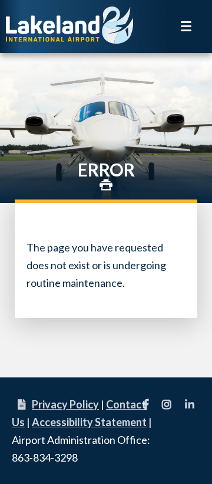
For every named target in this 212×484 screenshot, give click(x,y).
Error (106, 169)
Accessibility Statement (89, 422)
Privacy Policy (65, 404)
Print (106, 184)
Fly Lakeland (70, 25)
